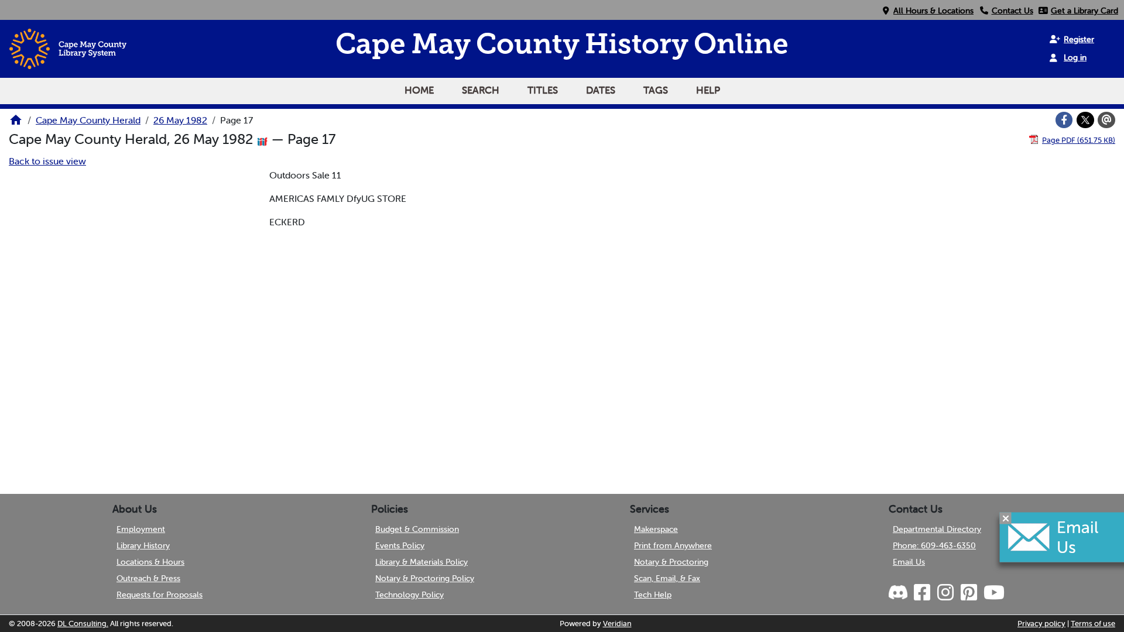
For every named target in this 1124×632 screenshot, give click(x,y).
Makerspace (656, 529)
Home (419, 90)
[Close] (1006, 518)
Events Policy (399, 545)
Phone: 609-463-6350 (934, 545)
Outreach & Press (148, 578)
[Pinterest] (968, 593)
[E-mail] (1106, 120)
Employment (140, 529)
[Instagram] (945, 593)
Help (708, 90)
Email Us (909, 562)
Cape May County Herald (88, 120)
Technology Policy (409, 594)
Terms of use (1093, 623)
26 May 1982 (180, 120)
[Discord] (899, 593)
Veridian (617, 623)
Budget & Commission (417, 529)
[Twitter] (1085, 120)
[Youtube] (993, 593)
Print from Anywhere (673, 545)
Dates (600, 90)
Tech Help (652, 594)
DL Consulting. (82, 623)
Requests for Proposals (159, 594)
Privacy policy (1041, 623)
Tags (655, 90)
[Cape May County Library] (16, 123)
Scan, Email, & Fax (667, 578)
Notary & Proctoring (671, 562)
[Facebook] (1064, 120)
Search (480, 90)
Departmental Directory (937, 529)
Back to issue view (47, 161)
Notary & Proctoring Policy (424, 578)
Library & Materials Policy (421, 562)
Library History (143, 545)
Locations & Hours (150, 562)
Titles (542, 90)
